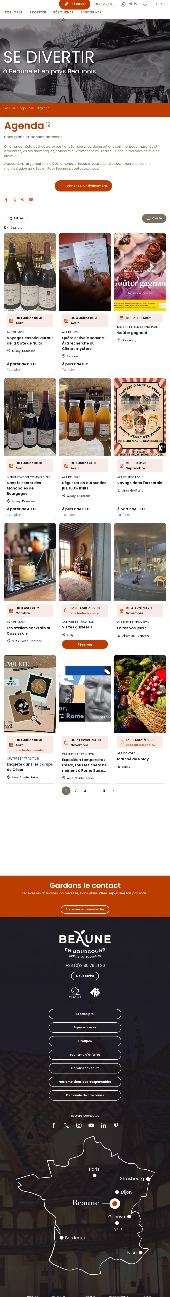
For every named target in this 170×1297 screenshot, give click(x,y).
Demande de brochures (85, 1095)
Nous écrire (85, 976)
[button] (14, 10)
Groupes (85, 1041)
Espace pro (85, 1014)
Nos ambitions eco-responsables (85, 1082)
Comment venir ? (85, 1068)
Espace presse (85, 1027)
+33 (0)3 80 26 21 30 (85, 965)
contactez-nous (85, 168)
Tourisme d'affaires (85, 1055)
